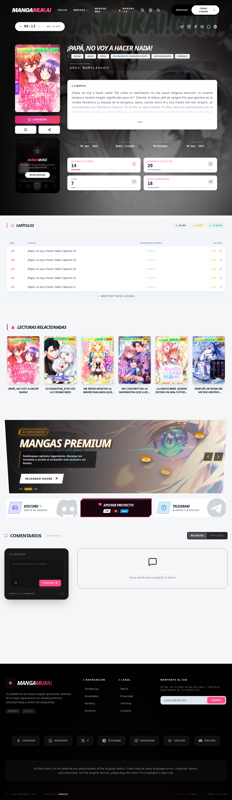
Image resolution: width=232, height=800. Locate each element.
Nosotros (90, 710)
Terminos (126, 703)
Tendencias (92, 689)
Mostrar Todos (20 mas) (118, 296)
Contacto (125, 710)
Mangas (79, 10)
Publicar (48, 583)
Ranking (90, 703)
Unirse (216, 700)
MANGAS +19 (126, 10)
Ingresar (182, 9)
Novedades (91, 696)
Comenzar (39, 119)
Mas (140, 122)
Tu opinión (17, 554)
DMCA (124, 689)
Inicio (63, 10)
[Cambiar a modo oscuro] (158, 10)
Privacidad (126, 696)
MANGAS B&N (101, 10)
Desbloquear (37, 175)
